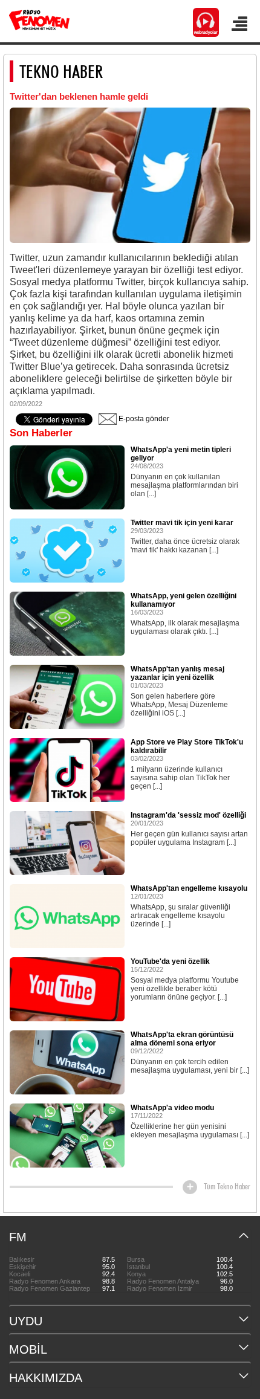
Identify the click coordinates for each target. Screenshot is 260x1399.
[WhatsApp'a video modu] (67, 1135)
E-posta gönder (143, 419)
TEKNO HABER (61, 71)
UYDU (25, 1321)
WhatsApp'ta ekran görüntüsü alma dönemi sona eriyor (182, 1038)
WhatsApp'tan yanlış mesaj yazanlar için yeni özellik (177, 673)
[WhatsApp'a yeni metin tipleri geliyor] (67, 477)
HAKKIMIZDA (45, 1377)
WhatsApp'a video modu (172, 1107)
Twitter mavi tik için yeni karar (182, 523)
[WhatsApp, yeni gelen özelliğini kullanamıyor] (67, 623)
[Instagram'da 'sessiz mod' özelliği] (67, 842)
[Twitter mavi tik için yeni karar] (67, 550)
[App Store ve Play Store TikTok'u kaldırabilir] (67, 769)
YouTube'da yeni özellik (170, 961)
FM (18, 1237)
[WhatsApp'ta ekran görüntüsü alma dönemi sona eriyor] (67, 1062)
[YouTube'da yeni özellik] (67, 988)
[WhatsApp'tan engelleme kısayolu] (67, 915)
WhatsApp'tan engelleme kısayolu (189, 888)
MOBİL (28, 1349)
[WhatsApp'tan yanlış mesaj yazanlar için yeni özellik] (67, 696)
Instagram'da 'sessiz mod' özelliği (188, 815)
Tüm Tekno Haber (227, 1186)
